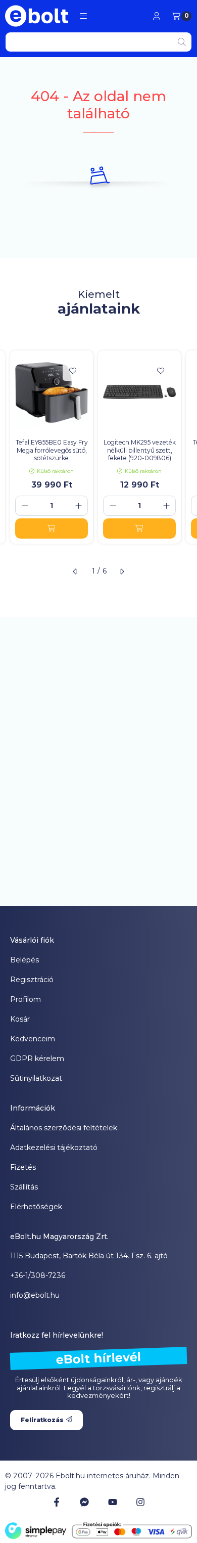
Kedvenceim (32, 1038)
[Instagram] (140, 1502)
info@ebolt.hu (35, 1295)
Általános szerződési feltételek (63, 1127)
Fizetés (23, 1167)
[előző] (75, 571)
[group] (98, 447)
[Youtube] (113, 1502)
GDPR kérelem (37, 1058)
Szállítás (24, 1187)
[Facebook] (56, 1502)
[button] (83, 16)
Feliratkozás (42, 1420)
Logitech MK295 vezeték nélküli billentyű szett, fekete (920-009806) (140, 450)
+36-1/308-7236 (37, 1275)
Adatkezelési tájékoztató (53, 1147)
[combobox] (98, 42)
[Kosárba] (51, 528)
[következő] (122, 571)
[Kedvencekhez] (73, 371)
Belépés (24, 959)
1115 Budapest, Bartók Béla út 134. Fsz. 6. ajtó (89, 1255)
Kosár (20, 1019)
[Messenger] (84, 1502)
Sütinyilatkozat (36, 1078)
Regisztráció (32, 979)
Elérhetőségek (36, 1206)
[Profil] (156, 16)
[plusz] (78, 505)
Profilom (25, 999)
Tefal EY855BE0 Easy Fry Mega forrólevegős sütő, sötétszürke (52, 450)
